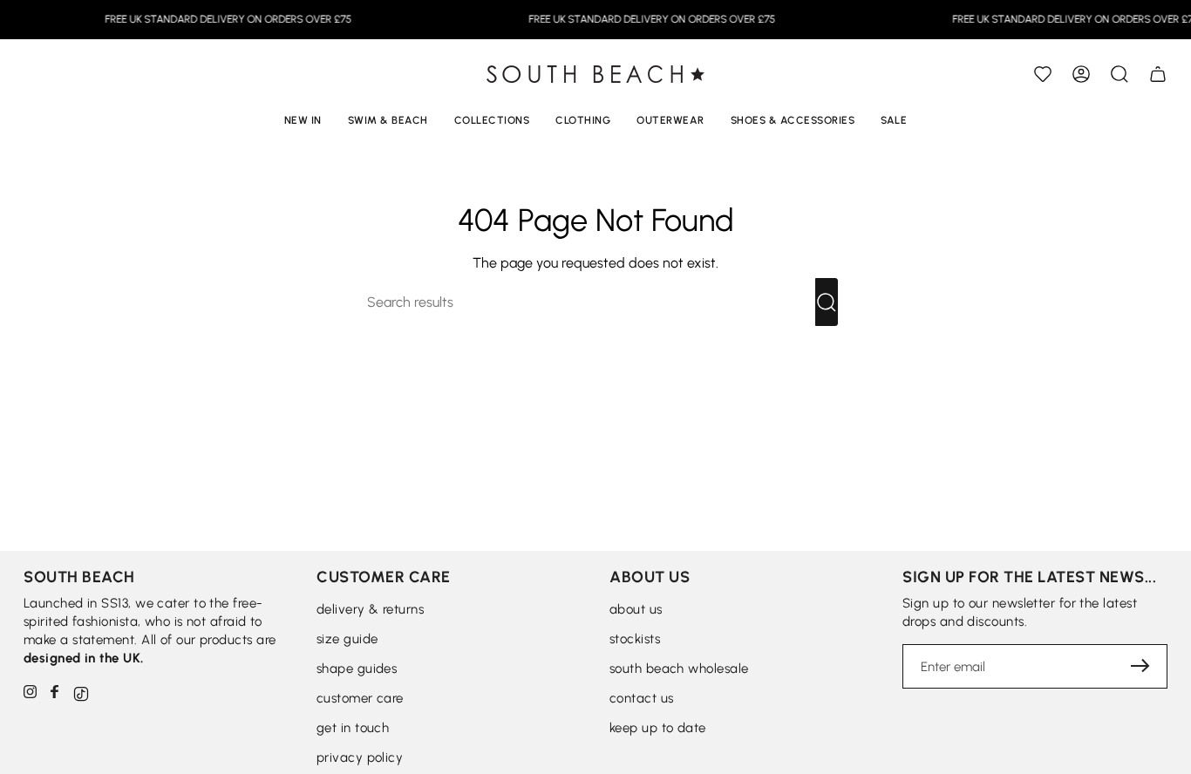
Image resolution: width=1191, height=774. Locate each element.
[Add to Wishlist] (1043, 74)
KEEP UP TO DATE (657, 728)
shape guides (356, 668)
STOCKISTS (634, 639)
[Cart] (1158, 74)
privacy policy (359, 757)
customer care (360, 698)
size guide (347, 639)
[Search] (826, 302)
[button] (1119, 74)
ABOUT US (636, 609)
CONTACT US (641, 698)
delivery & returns (370, 609)
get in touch (352, 728)
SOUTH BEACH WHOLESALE (678, 668)
